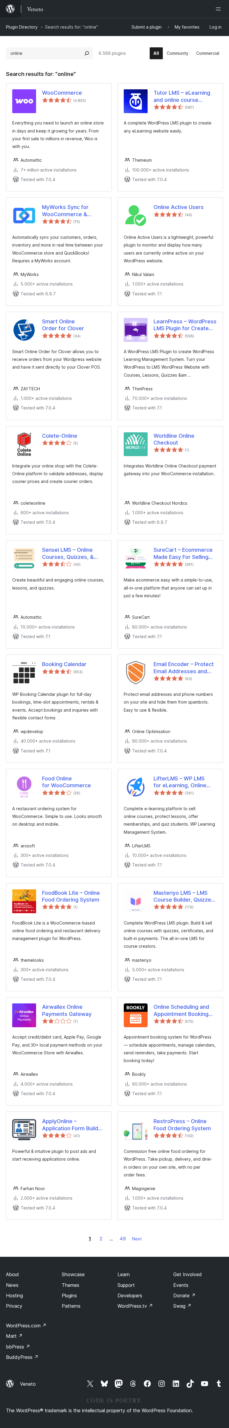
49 (123, 1239)
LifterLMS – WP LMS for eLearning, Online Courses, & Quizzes (180, 782)
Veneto (28, 1384)
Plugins (69, 1295)
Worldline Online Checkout (174, 439)
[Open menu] (219, 9)
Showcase (73, 1274)
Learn (123, 1274)
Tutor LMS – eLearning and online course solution (182, 96)
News (12, 1285)
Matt (14, 1336)
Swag (182, 1306)
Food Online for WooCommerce (66, 781)
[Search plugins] (87, 53)
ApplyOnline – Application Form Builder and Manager (72, 1125)
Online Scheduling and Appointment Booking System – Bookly (181, 1010)
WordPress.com (26, 1326)
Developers (129, 1295)
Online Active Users (179, 207)
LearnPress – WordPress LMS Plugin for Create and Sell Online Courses (185, 325)
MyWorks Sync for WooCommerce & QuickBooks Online (65, 211)
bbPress (18, 1347)
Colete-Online (59, 436)
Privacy (14, 1306)
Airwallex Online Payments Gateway (67, 1010)
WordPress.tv (135, 1306)
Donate (184, 1295)
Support (126, 1285)
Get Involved (187, 1274)
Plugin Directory (22, 26)
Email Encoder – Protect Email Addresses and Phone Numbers (184, 668)
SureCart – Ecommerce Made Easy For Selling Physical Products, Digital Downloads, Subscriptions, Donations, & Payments (183, 553)
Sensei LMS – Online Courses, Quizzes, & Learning (68, 553)
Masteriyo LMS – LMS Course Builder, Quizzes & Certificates (184, 896)
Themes (70, 1285)
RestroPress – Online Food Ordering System (182, 1124)
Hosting (14, 1295)
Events (180, 1285)
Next (137, 1238)
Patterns (71, 1306)
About (12, 1274)
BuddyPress (22, 1357)
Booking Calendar (64, 664)
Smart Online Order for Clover (63, 324)
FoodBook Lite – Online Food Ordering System (71, 896)
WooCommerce (62, 93)
